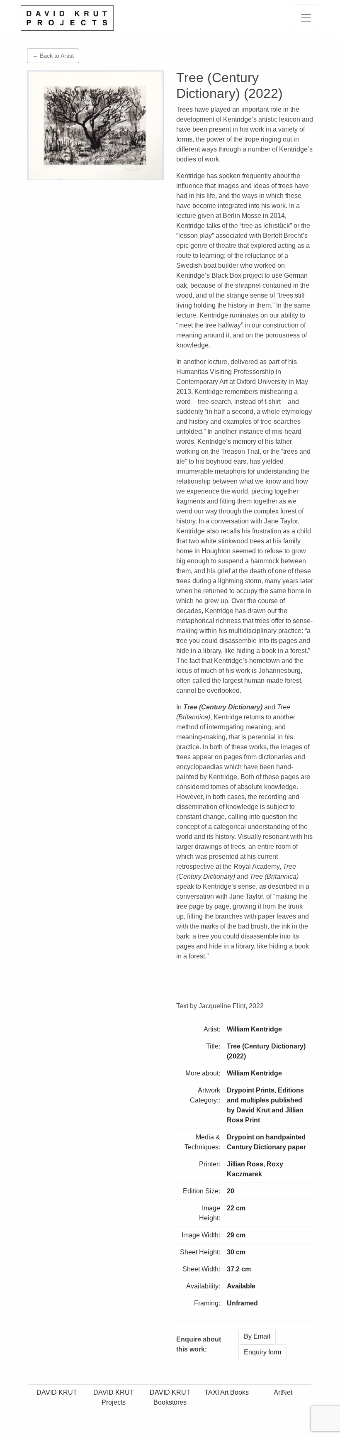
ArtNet (283, 1392)
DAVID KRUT (56, 1392)
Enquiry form (262, 1352)
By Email (257, 1336)
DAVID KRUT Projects (113, 1397)
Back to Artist (53, 55)
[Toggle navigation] (306, 18)
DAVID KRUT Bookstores (170, 1397)
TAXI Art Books (226, 1392)
